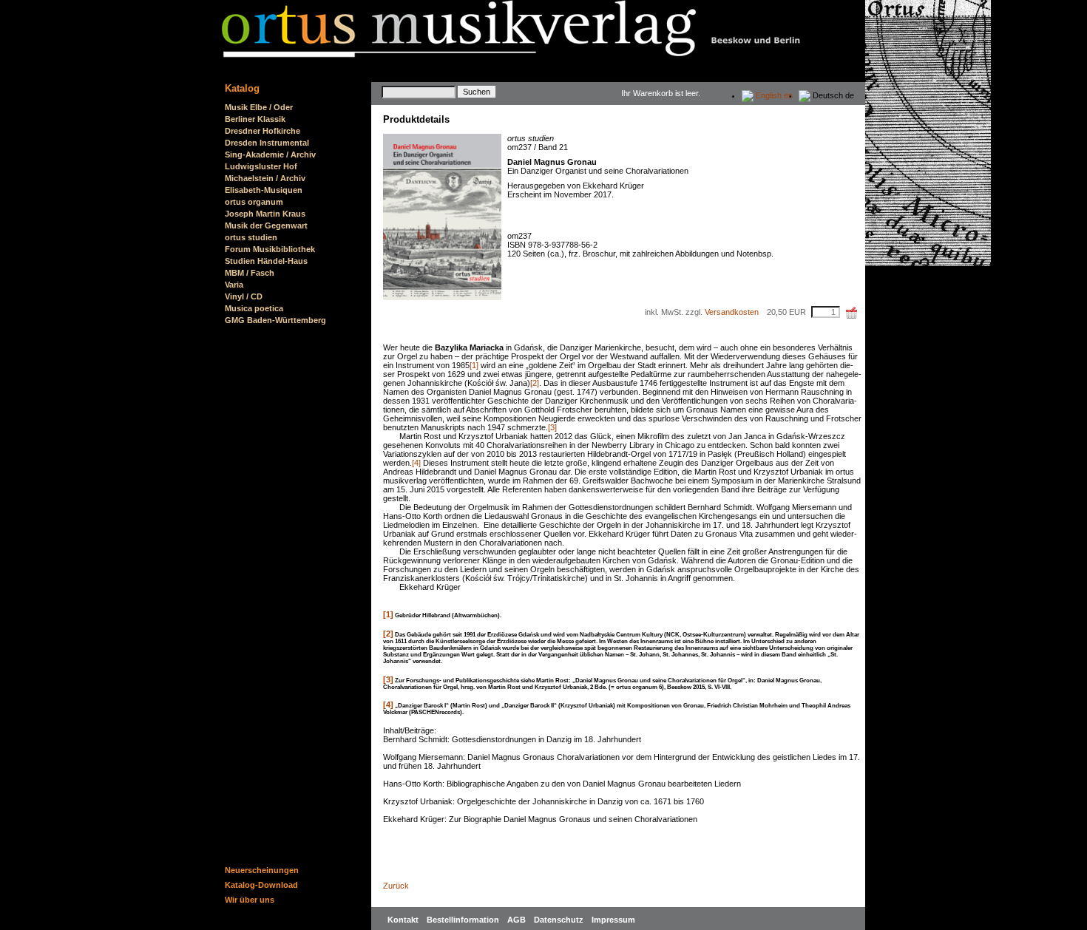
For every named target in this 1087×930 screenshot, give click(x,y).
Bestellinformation (464, 919)
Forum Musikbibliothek (270, 249)
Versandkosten (732, 312)
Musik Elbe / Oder (259, 107)
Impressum (613, 919)
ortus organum (254, 201)
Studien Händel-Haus (266, 261)
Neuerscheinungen (262, 870)
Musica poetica (254, 308)
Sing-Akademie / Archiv (270, 154)
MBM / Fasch (249, 272)
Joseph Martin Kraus (265, 213)
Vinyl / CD (244, 296)
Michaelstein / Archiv (265, 178)
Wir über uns (249, 899)
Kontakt (404, 919)
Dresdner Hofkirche (262, 130)
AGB (517, 919)
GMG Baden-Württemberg (275, 320)
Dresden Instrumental (267, 142)
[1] (474, 365)
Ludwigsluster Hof (261, 166)
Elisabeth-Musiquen (263, 190)
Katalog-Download (261, 884)
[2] (534, 383)
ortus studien (251, 237)
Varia (234, 284)
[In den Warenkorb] (851, 312)
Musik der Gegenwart (266, 225)
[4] (416, 462)
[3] (552, 427)
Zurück (396, 885)
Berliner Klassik (255, 119)
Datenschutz (560, 919)
